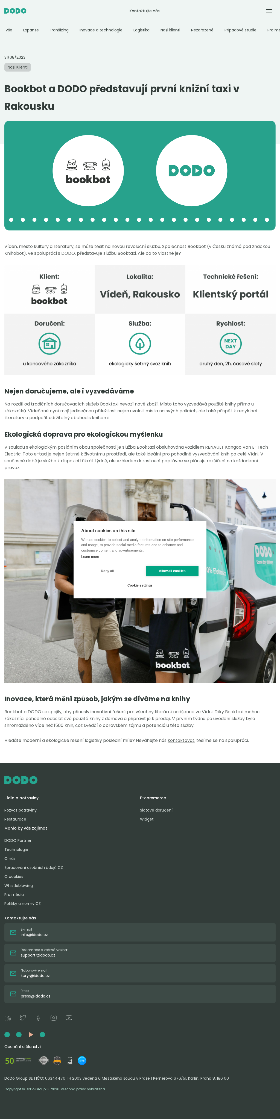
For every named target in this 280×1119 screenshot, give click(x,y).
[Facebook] (38, 1018)
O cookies (13, 876)
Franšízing (59, 30)
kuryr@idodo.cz (35, 975)
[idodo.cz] (140, 780)
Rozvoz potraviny (20, 810)
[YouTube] (69, 1018)
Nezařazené (202, 30)
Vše (8, 30)
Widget (147, 819)
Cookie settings (140, 585)
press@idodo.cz (36, 996)
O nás (10, 858)
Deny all (107, 571)
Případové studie (240, 30)
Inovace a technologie (101, 30)
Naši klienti (170, 30)
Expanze (31, 30)
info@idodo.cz (34, 934)
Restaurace (15, 819)
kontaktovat (181, 740)
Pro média (14, 894)
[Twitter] (23, 1018)
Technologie (16, 849)
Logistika (141, 30)
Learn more (90, 557)
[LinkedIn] (7, 1018)
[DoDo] (15, 11)
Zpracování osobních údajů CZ (33, 867)
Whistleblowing (18, 885)
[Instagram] (53, 1018)
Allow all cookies (172, 571)
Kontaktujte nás (145, 11)
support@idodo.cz (38, 955)
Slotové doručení (156, 810)
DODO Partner (17, 840)
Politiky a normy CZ (22, 903)
